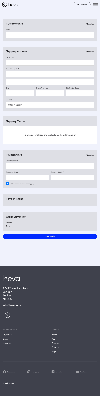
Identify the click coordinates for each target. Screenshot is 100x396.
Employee (7, 334)
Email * (8, 30)
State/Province (42, 88)
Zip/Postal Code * (73, 88)
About (54, 334)
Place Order (50, 236)
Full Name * (10, 57)
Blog (53, 339)
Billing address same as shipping (22, 184)
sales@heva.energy (12, 305)
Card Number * (12, 161)
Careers (55, 343)
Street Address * (12, 69)
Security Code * (57, 172)
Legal (53, 351)
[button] (95, 4)
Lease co (7, 343)
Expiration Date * (13, 172)
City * (8, 88)
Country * (10, 99)
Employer (7, 339)
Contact (55, 347)
